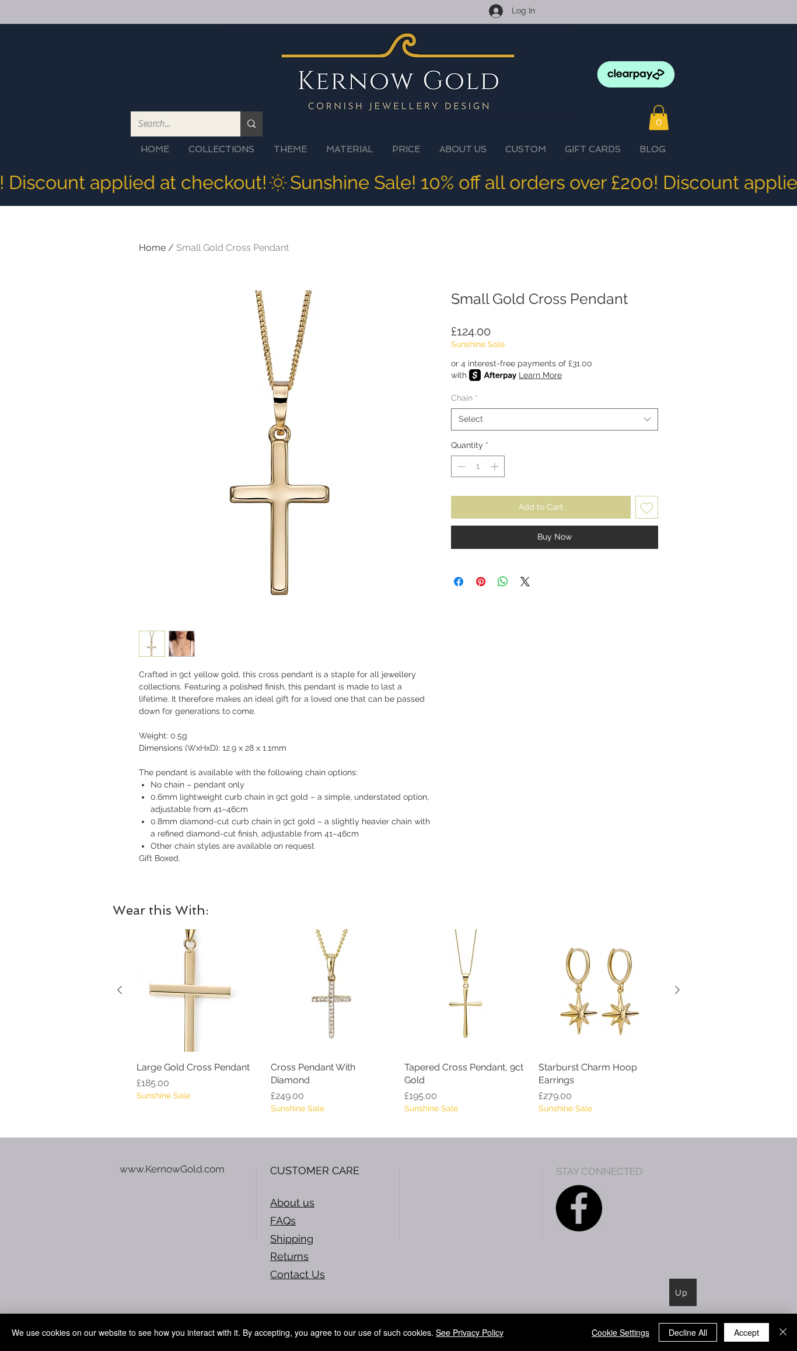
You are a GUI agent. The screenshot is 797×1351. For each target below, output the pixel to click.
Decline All (688, 1332)
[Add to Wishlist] (646, 507)
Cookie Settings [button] (620, 1332)
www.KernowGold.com (172, 1169)
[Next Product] (677, 990)
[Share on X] (525, 582)
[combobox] (554, 419)
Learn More (540, 375)
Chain (464, 397)
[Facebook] (578, 1208)
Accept (746, 1332)
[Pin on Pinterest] (481, 582)
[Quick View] (198, 990)
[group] (398, 1028)
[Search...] (251, 123)
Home (152, 247)
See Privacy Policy (470, 1332)
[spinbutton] (477, 466)
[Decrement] (460, 466)
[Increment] (495, 466)
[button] (658, 117)
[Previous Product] (120, 990)
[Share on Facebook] (459, 582)
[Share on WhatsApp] (503, 582)
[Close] (783, 1332)
